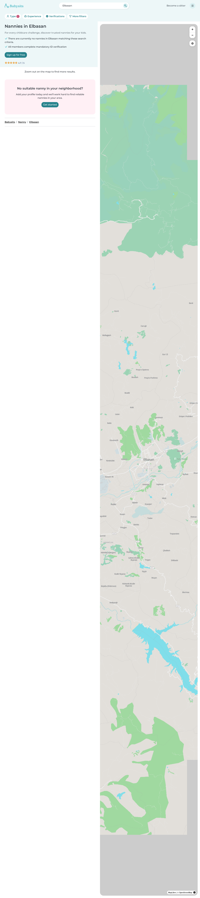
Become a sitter (176, 5)
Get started (50, 104)
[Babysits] (14, 5)
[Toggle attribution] (194, 892)
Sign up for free (16, 54)
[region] (149, 460)
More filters (79, 16)
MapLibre (172, 892)
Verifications (56, 16)
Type (13, 16)
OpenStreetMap (185, 892)
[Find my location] (192, 43)
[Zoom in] (192, 29)
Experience (34, 16)
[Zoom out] (192, 35)
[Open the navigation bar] (192, 5)
